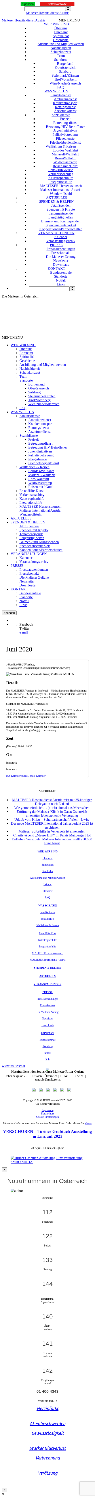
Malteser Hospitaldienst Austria (47, 13)
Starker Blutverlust (47, 1448)
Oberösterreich (65, 67)
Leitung (47, 884)
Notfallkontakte (57, 4)
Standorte (60, 60)
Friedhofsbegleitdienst (65, 142)
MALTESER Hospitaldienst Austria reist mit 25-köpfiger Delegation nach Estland (52, 802)
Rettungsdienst (65, 107)
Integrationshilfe (60, 182)
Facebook (26, 624)
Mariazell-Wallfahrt (65, 154)
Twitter (24, 628)
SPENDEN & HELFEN (56, 201)
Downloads (61, 264)
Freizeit (65, 119)
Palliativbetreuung (65, 134)
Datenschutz (47, 1113)
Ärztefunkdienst (65, 111)
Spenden (28, 4)
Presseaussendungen (61, 249)
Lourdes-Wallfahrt (65, 150)
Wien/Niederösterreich (65, 83)
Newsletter (60, 260)
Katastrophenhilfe (60, 178)
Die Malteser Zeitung (61, 257)
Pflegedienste (65, 138)
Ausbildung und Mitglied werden (61, 44)
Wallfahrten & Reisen (61, 146)
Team (61, 56)
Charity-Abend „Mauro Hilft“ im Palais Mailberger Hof (52, 835)
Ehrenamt (61, 32)
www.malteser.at (13, 1066)
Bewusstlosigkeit (47, 1433)
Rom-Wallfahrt (65, 158)
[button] (69, 20)
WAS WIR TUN (56, 91)
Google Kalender (37, 775)
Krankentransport (65, 103)
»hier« (88, 1123)
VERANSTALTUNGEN (56, 233)
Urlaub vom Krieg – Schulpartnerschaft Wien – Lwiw (51, 819)
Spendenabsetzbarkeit (61, 225)
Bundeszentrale (61, 272)
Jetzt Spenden (60, 205)
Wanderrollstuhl (61, 193)
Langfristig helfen (60, 217)
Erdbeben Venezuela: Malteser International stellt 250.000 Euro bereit (52, 841)
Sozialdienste (61, 115)
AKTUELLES (56, 197)
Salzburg (65, 71)
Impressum (47, 1110)
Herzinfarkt (48, 1408)
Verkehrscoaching (60, 174)
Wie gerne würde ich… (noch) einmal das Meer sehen (51, 808)
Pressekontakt (60, 253)
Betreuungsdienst (65, 123)
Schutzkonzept (61, 52)
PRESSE (56, 245)
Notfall (61, 280)
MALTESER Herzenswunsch (61, 186)
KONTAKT (56, 268)
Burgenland (65, 63)
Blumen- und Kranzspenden (60, 221)
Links (61, 284)
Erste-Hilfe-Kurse (60, 170)
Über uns (60, 28)
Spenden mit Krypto (61, 209)
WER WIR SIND (56, 24)
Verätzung (47, 1472)
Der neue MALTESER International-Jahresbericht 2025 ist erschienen (52, 825)
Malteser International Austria (60, 190)
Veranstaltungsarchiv (60, 241)
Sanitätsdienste (61, 95)
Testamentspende (61, 213)
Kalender (60, 237)
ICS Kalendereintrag (17, 775)
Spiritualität (61, 36)
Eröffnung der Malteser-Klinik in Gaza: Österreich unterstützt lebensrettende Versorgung (52, 813)
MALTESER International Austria (47, 959)
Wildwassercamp (65, 162)
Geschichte (60, 40)
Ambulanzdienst (65, 99)
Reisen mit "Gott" (65, 166)
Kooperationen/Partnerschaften (60, 229)
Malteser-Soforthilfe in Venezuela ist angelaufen (52, 831)
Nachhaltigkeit (61, 48)
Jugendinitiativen (65, 130)
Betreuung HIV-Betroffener (65, 127)
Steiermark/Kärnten (65, 75)
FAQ (60, 87)
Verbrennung (47, 1457)
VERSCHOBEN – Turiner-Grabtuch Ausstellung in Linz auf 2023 (47, 1134)
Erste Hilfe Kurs (47, 933)
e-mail (23, 632)
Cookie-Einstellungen (47, 1116)
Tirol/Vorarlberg (65, 79)
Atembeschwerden (47, 1423)
